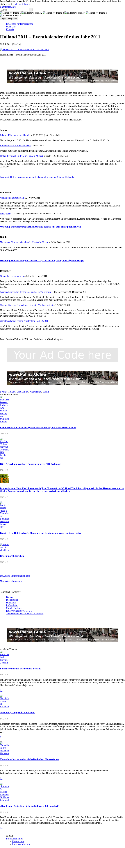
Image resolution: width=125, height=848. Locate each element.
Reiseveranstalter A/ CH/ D (19, 611)
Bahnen (10, 597)
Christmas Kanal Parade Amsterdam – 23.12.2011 (24, 321)
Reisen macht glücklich (12, 556)
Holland (12, 391)
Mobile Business (14, 608)
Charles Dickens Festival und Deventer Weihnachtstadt (26, 305)
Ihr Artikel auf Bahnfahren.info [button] (15, 575)
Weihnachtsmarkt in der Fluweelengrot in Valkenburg (25, 292)
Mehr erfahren (21, 4)
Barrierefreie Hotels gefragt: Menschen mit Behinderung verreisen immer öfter (40, 533)
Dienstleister (12, 600)
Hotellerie (11, 602)
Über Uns (11, 26)
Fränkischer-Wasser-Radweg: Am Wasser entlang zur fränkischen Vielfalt (38, 427)
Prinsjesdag (5, 213)
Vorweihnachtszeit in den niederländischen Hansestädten (29, 759)
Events (3, 391)
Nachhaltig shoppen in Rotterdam (17, 712)
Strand (46, 391)
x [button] (29, 4)
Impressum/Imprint (21, 844)
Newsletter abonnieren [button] (11, 581)
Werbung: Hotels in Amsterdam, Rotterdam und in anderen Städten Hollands (37, 177)
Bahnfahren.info (8, 6)
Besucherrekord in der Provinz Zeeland (20, 668)
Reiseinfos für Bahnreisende (19, 24)
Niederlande (35, 391)
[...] (1, 690)
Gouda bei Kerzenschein (12, 276)
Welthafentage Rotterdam (12, 197)
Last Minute (22, 391)
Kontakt (10, 29)
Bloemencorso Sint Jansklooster (15, 145)
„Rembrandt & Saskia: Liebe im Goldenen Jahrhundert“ (29, 806)
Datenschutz (18, 841)
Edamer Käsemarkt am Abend (14, 135)
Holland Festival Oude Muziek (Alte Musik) (21, 156)
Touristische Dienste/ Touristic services (24, 613)
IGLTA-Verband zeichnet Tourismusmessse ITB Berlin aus (30, 464)
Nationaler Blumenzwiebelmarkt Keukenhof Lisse (24, 242)
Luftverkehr (12, 605)
